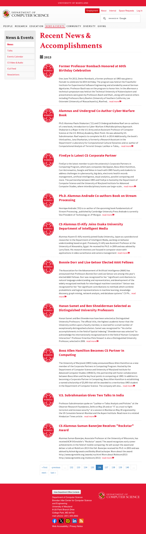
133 (78, 467)
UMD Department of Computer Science (25, 14)
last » (53, 472)
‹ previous (55, 467)
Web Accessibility (60, 526)
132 (71, 467)
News (10, 44)
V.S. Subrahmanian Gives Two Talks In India (91, 395)
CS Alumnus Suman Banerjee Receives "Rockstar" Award (96, 427)
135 (92, 467)
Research (21, 26)
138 (113, 467)
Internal (112, 10)
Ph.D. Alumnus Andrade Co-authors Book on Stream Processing (97, 197)
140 (127, 467)
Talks (10, 50)
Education (36, 26)
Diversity (89, 26)
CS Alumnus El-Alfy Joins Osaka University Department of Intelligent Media (91, 226)
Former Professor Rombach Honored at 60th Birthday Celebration (92, 68)
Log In (139, 10)
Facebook (54, 521)
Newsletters (13, 74)
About (103, 10)
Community (74, 26)
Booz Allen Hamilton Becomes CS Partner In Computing (91, 352)
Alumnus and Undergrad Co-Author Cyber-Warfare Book (97, 113)
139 (120, 467)
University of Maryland (73, 3)
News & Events (55, 26)
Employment (92, 10)
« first (44, 467)
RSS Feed (81, 521)
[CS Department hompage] (119, 494)
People (8, 26)
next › (44, 472)
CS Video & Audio (15, 62)
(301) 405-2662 (71, 515)
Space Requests (126, 10)
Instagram (68, 521)
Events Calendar (15, 56)
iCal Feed (11, 68)
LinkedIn (74, 521)
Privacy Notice (76, 526)
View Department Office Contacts (66, 492)
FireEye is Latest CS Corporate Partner (87, 155)
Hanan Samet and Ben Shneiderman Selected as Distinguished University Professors (95, 308)
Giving (102, 26)
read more (114, 101)
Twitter (61, 521)
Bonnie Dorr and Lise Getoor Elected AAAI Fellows (96, 262)
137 (106, 467)
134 (85, 467)
